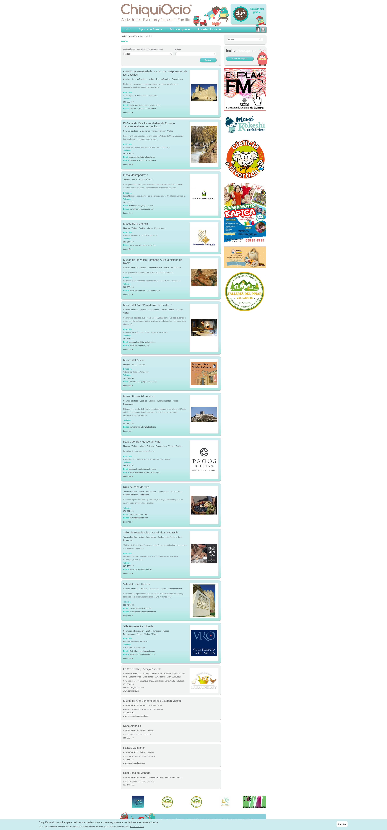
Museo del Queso (134, 360)
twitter (263, 29)
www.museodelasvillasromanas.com (145, 290)
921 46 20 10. (129, 713)
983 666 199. (128, 102)
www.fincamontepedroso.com (142, 209)
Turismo (126, 180)
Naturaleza (144, 495)
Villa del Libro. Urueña (136, 584)
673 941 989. (128, 511)
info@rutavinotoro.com (138, 514)
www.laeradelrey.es (131, 691)
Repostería (127, 540)
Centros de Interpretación (133, 631)
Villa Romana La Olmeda (138, 626)
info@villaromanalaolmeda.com (142, 651)
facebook (258, 29)
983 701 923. (128, 154)
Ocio (125, 677)
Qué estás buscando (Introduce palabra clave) (143, 49)
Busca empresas (180, 29)
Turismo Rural (176, 492)
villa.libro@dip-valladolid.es (140, 608)
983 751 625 (128, 339)
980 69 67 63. (129, 466)
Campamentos (135, 677)
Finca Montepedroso (135, 175)
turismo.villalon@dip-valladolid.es (142, 382)
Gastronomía (153, 310)
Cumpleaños (160, 677)
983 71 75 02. (129, 605)
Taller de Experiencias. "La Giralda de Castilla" (151, 532)
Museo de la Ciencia (135, 223)
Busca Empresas (136, 36)
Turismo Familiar (163, 79)
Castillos (126, 79)
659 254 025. (128, 684)
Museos (126, 228)
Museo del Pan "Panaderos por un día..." (147, 305)
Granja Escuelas (174, 677)
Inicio (123, 36)
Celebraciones (178, 674)
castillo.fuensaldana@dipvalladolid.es (144, 105)
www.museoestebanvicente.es (135, 716)
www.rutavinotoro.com (139, 518)
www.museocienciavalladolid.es (143, 245)
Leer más (127, 113)
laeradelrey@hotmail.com (133, 688)
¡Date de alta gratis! (257, 10)
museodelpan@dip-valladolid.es (142, 342)
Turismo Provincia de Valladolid (143, 109)
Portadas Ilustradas (209, 29)
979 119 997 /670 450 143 (134, 648)
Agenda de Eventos (150, 29)
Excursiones (145, 131)
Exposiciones (177, 79)
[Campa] (245, 311)
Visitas (151, 79)
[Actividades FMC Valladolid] (245, 109)
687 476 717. (128, 566)
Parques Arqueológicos (132, 634)
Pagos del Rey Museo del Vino (141, 441)
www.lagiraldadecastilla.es (141, 569)
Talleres (179, 310)
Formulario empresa (239, 59)
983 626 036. (128, 287)
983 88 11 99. (128, 424)
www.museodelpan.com (139, 345)
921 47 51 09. (129, 785)
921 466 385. (128, 760)
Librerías (143, 589)
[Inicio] (156, 13)
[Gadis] (245, 266)
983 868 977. (128, 202)
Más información (137, 827)
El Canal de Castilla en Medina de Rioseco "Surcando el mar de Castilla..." (149, 125)
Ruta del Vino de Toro (136, 487)
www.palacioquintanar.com (134, 763)
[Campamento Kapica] (245, 241)
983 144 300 (128, 242)
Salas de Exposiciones (157, 777)
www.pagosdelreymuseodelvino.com (145, 472)
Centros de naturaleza (132, 674)
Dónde (178, 49)
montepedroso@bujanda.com (141, 206)
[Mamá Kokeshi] (245, 133)
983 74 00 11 (128, 378)
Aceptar (342, 824)
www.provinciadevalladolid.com (143, 427)
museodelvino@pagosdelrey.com (142, 469)
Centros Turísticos (139, 79)
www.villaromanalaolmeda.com (142, 654)
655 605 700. (128, 738)
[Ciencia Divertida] (245, 178)
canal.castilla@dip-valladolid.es (142, 157)
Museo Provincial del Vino (138, 396)
